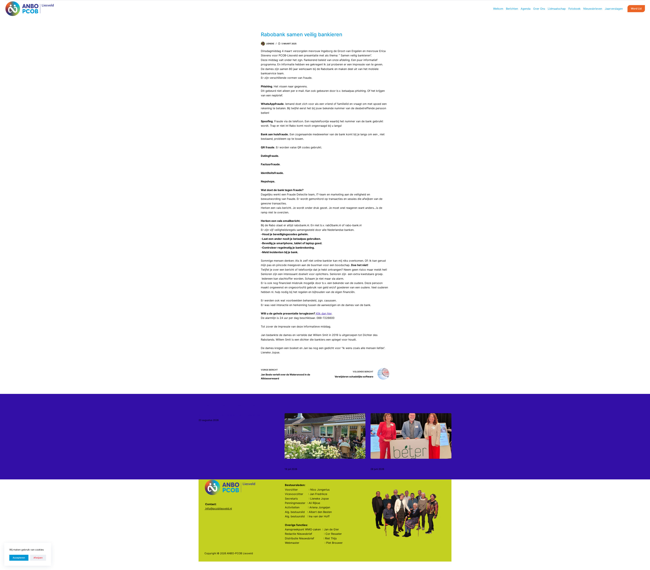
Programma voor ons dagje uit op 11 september (230, 415)
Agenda (525, 8)
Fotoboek (574, 8)
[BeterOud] (411, 436)
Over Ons (539, 8)
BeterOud (377, 464)
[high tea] (325, 436)
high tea (290, 464)
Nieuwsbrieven (592, 8)
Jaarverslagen (614, 8)
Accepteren (19, 557)
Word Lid (636, 8)
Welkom (498, 8)
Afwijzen (38, 557)
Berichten (512, 8)
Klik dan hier (323, 313)
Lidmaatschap (557, 8)
